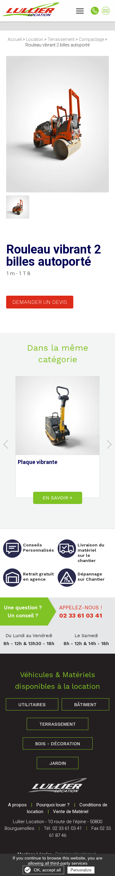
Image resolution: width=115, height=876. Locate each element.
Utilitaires (32, 704)
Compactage (91, 39)
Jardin (57, 763)
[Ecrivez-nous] (106, 11)
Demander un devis (39, 302)
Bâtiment (85, 704)
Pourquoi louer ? (53, 805)
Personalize (81, 870)
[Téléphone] (95, 11)
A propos (17, 805)
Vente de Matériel (70, 811)
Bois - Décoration (57, 743)
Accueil (15, 39)
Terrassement (61, 39)
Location (34, 39)
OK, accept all (47, 869)
